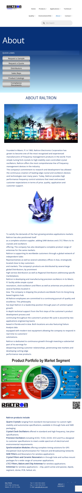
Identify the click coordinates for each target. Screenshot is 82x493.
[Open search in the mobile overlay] (57, 23)
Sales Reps (16, 73)
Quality (31, 16)
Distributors (16, 68)
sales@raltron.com (41, 487)
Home (33, 9)
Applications (55, 9)
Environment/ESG (45, 16)
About (58, 16)
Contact (68, 16)
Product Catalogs (16, 78)
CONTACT (61, 486)
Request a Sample (16, 58)
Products (42, 9)
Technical (67, 9)
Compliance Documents (16, 84)
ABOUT (60, 484)
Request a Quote (16, 63)
